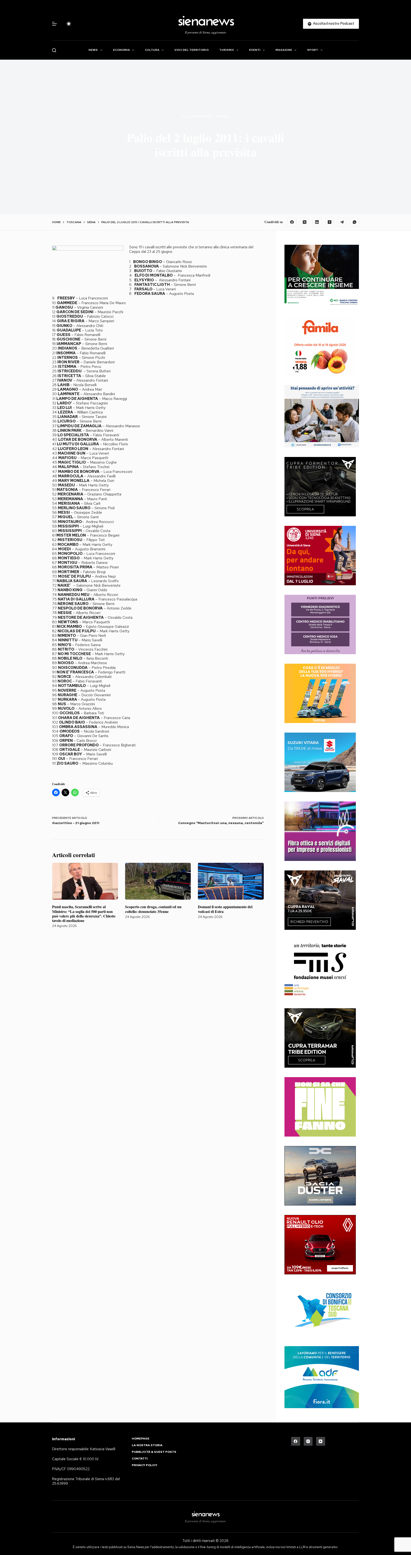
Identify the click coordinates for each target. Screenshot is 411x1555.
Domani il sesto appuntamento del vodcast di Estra (225, 909)
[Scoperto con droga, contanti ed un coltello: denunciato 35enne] (158, 881)
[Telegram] (342, 222)
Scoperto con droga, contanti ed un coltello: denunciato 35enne (153, 909)
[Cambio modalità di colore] (68, 23)
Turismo (226, 50)
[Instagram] (308, 1441)
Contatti (140, 1458)
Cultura (152, 50)
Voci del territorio (191, 50)
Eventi (254, 50)
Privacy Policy (144, 1465)
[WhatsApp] (354, 222)
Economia (121, 50)
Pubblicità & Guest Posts (154, 1452)
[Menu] (54, 23)
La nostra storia (147, 1445)
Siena (224, 116)
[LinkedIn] (317, 222)
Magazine (283, 50)
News (93, 50)
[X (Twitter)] (304, 222)
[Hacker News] (329, 222)
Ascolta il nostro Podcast (333, 23)
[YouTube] (320, 1441)
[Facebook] (292, 222)
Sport (312, 50)
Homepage (140, 1438)
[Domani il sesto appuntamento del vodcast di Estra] (231, 881)
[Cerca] (54, 50)
